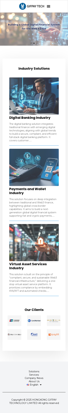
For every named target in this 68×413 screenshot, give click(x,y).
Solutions (34, 371)
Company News (34, 378)
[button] (48, 6)
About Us (34, 381)
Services (34, 374)
